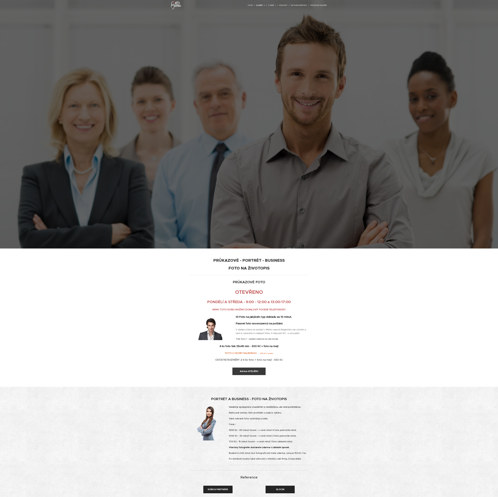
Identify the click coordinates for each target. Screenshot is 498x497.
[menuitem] (251, 5)
